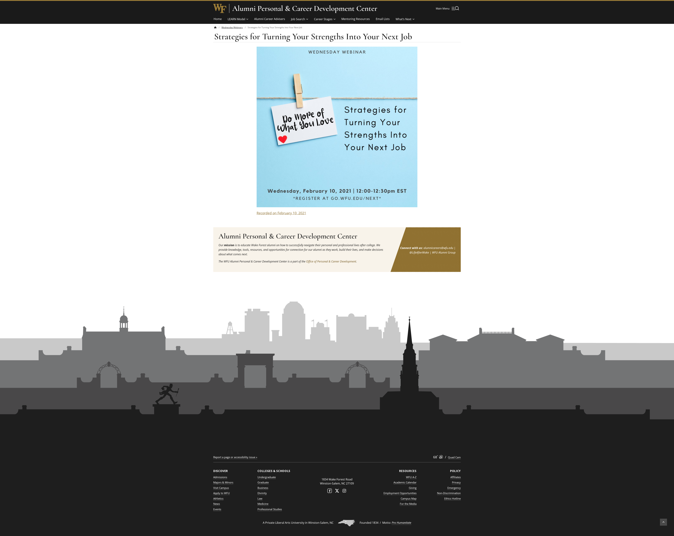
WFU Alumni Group (443, 252)
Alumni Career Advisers (269, 19)
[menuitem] (218, 27)
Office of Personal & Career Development (331, 261)
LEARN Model (236, 19)
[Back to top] (663, 522)
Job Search (298, 19)
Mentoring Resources (355, 19)
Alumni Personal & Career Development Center (304, 8)
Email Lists (383, 19)
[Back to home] (215, 27)
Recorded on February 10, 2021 (281, 213)
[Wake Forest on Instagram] (344, 491)
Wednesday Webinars (232, 27)
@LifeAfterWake (419, 252)
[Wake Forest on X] (337, 491)
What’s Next (403, 19)
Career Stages (323, 19)
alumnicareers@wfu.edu (438, 248)
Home (218, 19)
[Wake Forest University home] (219, 8)
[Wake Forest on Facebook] (329, 491)
